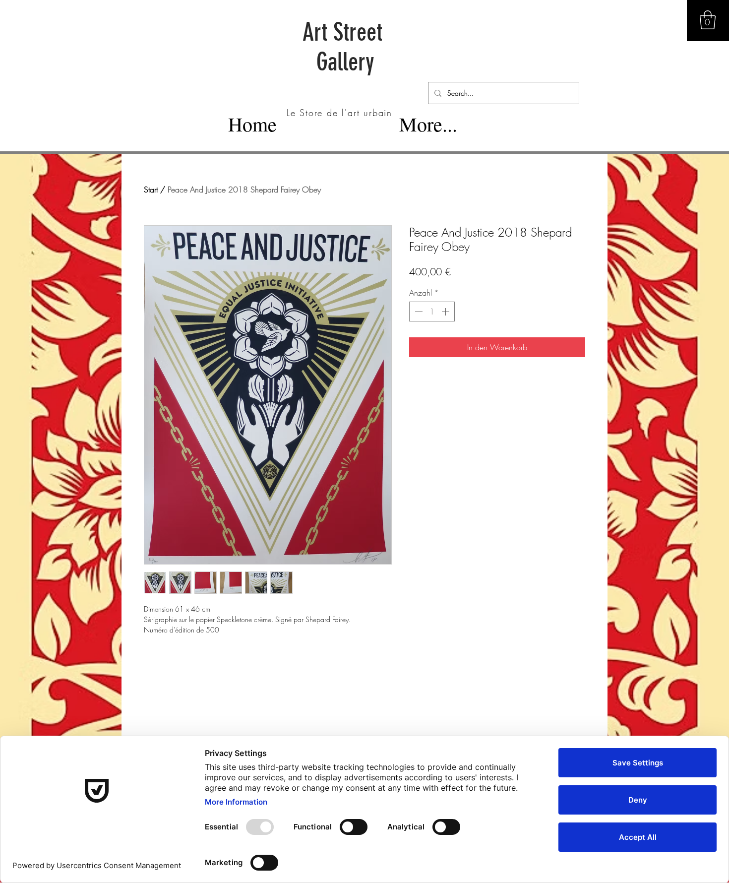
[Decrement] (418, 311)
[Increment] (446, 311)
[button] (708, 19)
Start (151, 189)
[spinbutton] (432, 311)
